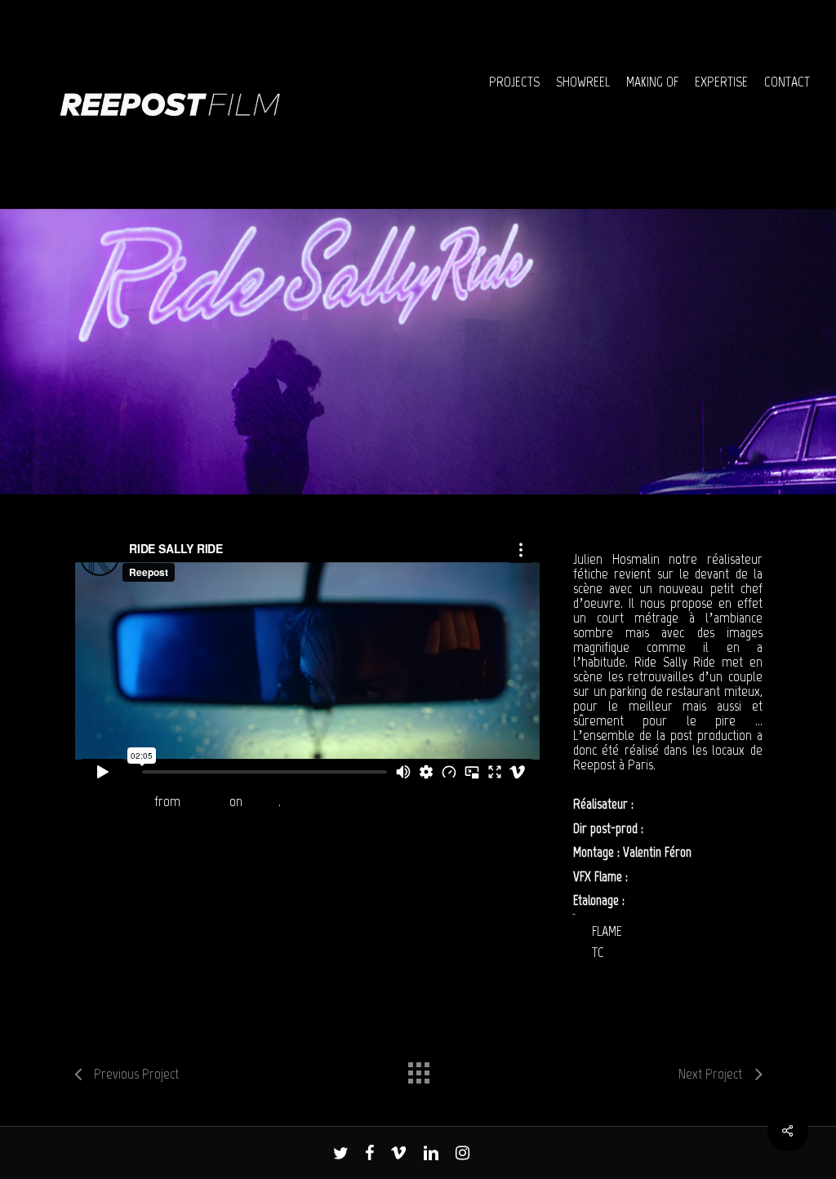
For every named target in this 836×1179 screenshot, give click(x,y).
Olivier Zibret (662, 876)
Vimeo (262, 801)
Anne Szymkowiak (670, 900)
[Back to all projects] (418, 1069)
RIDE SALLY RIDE (112, 801)
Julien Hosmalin (673, 804)
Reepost (205, 801)
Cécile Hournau (682, 828)
